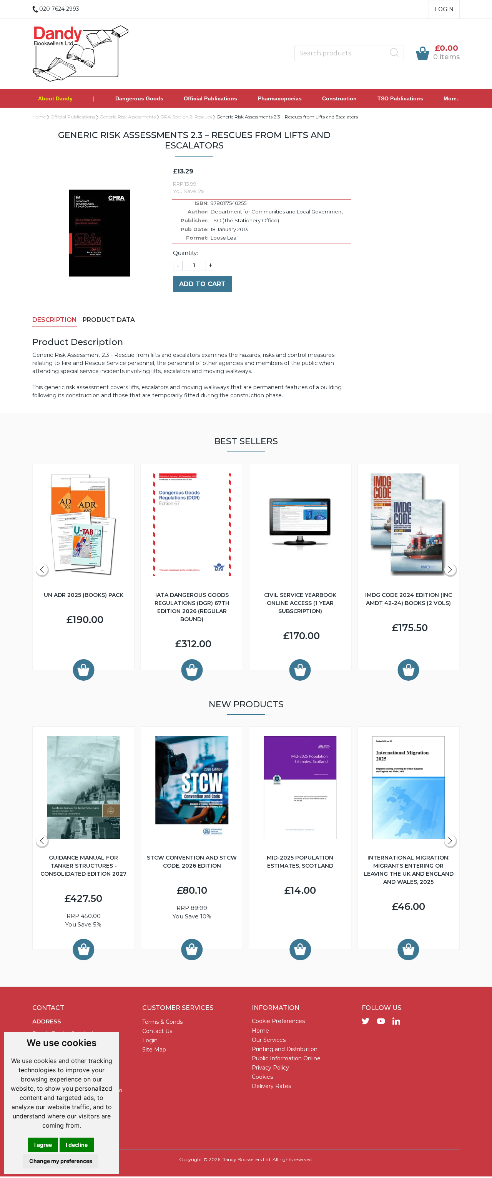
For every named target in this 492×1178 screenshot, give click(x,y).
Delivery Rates (271, 1086)
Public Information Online (286, 1058)
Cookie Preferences (278, 1021)
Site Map (154, 1049)
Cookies (262, 1076)
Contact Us (157, 1031)
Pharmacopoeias (280, 98)
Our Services (269, 1039)
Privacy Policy (270, 1067)
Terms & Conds (162, 1021)
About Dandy (55, 98)
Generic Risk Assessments (128, 117)
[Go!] (394, 52)
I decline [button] (77, 1144)
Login (444, 9)
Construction (339, 98)
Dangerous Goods (139, 98)
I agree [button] (43, 1144)
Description (54, 319)
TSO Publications (400, 98)
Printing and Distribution (284, 1049)
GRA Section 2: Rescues (186, 117)
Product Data (109, 319)
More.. (452, 98)
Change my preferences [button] (60, 1161)
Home (39, 117)
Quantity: (185, 253)
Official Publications (210, 98)
